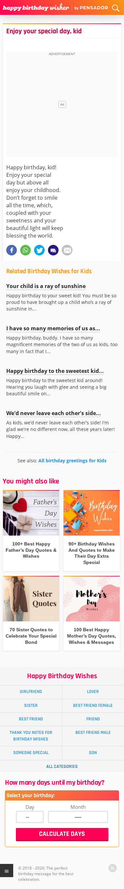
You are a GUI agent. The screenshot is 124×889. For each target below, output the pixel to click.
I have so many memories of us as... (53, 328)
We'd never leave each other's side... (53, 413)
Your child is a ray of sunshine (46, 286)
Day (29, 807)
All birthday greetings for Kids (72, 460)
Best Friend (31, 719)
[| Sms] (53, 250)
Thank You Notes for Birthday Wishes (31, 736)
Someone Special (31, 753)
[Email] (67, 250)
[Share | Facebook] (11, 250)
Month (78, 807)
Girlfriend (31, 692)
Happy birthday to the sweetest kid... (55, 371)
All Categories (62, 767)
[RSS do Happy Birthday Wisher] (112, 868)
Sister (31, 705)
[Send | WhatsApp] (25, 250)
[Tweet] (39, 250)
